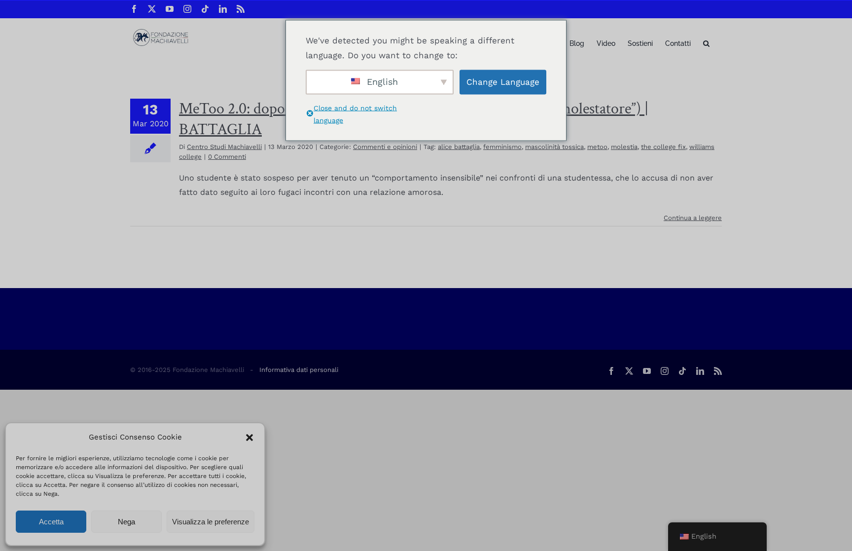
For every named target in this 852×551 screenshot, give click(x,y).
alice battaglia (459, 146)
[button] (249, 437)
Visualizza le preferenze (210, 521)
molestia (624, 146)
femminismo (502, 146)
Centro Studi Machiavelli (224, 146)
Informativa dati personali (298, 369)
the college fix (663, 146)
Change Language (502, 82)
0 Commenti (227, 156)
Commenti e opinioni (385, 146)
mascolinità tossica (554, 146)
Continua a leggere (693, 217)
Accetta (51, 521)
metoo (597, 146)
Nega (126, 521)
